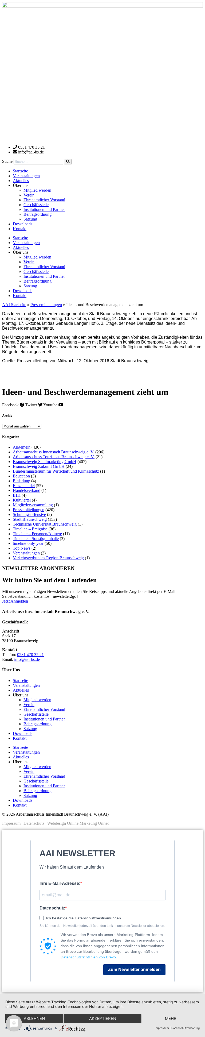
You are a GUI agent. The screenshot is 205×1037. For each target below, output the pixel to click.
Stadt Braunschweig (30, 519)
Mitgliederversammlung (33, 505)
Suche (7, 161)
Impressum (11, 823)
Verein (28, 195)
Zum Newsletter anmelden (134, 969)
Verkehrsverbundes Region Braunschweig (48, 558)
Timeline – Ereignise (30, 529)
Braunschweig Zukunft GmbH (39, 466)
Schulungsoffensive (29, 514)
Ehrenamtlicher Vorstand (44, 200)
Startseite (20, 171)
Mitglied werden (37, 190)
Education (21, 476)
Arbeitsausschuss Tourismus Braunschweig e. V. (53, 456)
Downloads (22, 224)
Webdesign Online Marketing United (78, 823)
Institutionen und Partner (44, 209)
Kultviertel (22, 500)
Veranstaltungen (26, 176)
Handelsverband (26, 490)
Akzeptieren (102, 1018)
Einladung (21, 481)
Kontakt (19, 228)
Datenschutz (33, 823)
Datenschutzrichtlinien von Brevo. (89, 957)
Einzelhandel (24, 485)
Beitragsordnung (37, 214)
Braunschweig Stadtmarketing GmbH (44, 461)
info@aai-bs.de (27, 659)
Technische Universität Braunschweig (45, 524)
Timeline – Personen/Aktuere (37, 533)
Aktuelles (21, 180)
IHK (17, 495)
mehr (170, 1018)
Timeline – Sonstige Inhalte (36, 538)
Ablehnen (34, 1018)
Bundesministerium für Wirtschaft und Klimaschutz (56, 471)
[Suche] (68, 161)
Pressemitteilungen (46, 304)
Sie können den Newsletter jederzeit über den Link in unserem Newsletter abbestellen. (102, 926)
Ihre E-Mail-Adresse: (60, 883)
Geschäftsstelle (36, 204)
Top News (21, 548)
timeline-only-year (28, 543)
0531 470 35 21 (30, 654)
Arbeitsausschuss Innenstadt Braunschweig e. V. (53, 452)
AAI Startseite (14, 304)
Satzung (30, 219)
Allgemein (21, 447)
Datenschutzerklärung (185, 1028)
